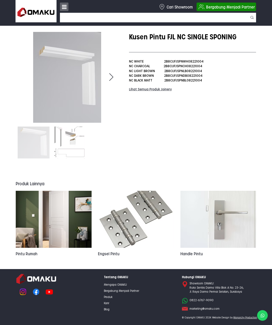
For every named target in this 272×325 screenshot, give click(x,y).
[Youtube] (49, 292)
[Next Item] (111, 77)
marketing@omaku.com (205, 308)
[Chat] (262, 315)
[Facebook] (36, 292)
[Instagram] (23, 292)
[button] (64, 7)
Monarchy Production (245, 317)
